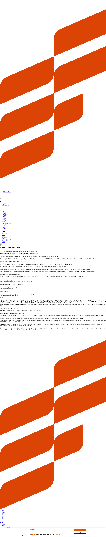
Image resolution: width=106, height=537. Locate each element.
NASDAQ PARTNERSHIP (7, 223)
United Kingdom (4, 203)
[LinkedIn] (1, 522)
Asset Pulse (4, 224)
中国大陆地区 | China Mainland (6, 205)
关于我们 (3, 211)
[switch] (40, 534)
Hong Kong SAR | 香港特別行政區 (6, 239)
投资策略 (4, 215)
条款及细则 (3, 524)
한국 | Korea (3, 241)
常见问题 (4, 220)
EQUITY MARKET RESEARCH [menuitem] (8, 190)
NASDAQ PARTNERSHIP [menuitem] (7, 192)
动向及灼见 (3, 221)
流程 (4, 219)
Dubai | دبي (3, 204)
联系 (2, 226)
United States (3, 235)
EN (0, 245)
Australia (3, 238)
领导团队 (4, 213)
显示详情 (57, 534)
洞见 (4, 225)
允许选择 (80, 532)
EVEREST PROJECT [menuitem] (6, 191)
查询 (4, 227)
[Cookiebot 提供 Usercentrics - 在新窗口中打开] (24, 535)
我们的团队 (5, 214)
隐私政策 (3, 525)
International (3, 209)
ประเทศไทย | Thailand (5, 240)
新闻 (4, 216)
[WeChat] (2, 522)
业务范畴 (3, 217)
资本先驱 (4, 218)
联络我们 (4, 228)
